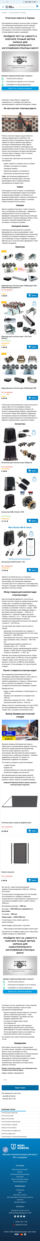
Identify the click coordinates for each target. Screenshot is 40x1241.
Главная (4, 12)
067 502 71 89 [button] (30, 2)
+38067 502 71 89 (21, 1222)
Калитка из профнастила (8, 1133)
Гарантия (20, 1200)
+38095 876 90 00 (21, 1225)
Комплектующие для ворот (20, 1174)
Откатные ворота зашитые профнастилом (16, 823)
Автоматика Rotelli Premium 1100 (13, 562)
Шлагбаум (20, 1177)
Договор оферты (20, 1202)
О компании (20, 1190)
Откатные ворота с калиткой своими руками (14, 1136)
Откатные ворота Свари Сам (9, 1112)
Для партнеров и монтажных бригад (20, 1197)
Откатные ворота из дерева (9, 1124)
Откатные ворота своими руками (10, 1121)
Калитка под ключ (7, 872)
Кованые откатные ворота (8, 1127)
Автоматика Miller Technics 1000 (12, 512)
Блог (20, 1192)
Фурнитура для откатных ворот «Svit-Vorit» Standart (16, 337)
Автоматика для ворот (20, 1169)
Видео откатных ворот (7, 1118)
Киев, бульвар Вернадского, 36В (20, 1213)
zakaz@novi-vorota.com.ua (20, 1210)
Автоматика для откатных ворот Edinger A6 (16, 463)
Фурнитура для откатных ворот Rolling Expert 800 (18, 388)
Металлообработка (20, 1181)
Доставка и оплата (20, 1195)
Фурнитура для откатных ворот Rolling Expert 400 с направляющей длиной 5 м (19, 286)
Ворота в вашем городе (20, 1179)
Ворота (20, 1172)
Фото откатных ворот (7, 1115)
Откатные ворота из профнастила (11, 1130)
